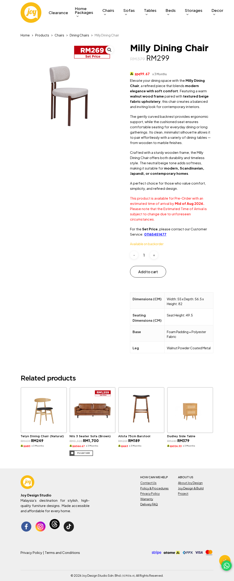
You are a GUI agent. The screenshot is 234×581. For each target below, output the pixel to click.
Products (42, 35)
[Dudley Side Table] (190, 410)
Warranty (146, 499)
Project (183, 493)
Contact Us (148, 483)
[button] (109, 50)
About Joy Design (190, 483)
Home (25, 35)
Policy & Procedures (154, 488)
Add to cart (148, 271)
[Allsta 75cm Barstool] (141, 410)
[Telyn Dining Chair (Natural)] (43, 410)
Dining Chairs (79, 35)
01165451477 (155, 234)
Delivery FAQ (149, 504)
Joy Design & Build (191, 488)
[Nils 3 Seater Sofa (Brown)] (92, 410)
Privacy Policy (150, 493)
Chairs (59, 35)
